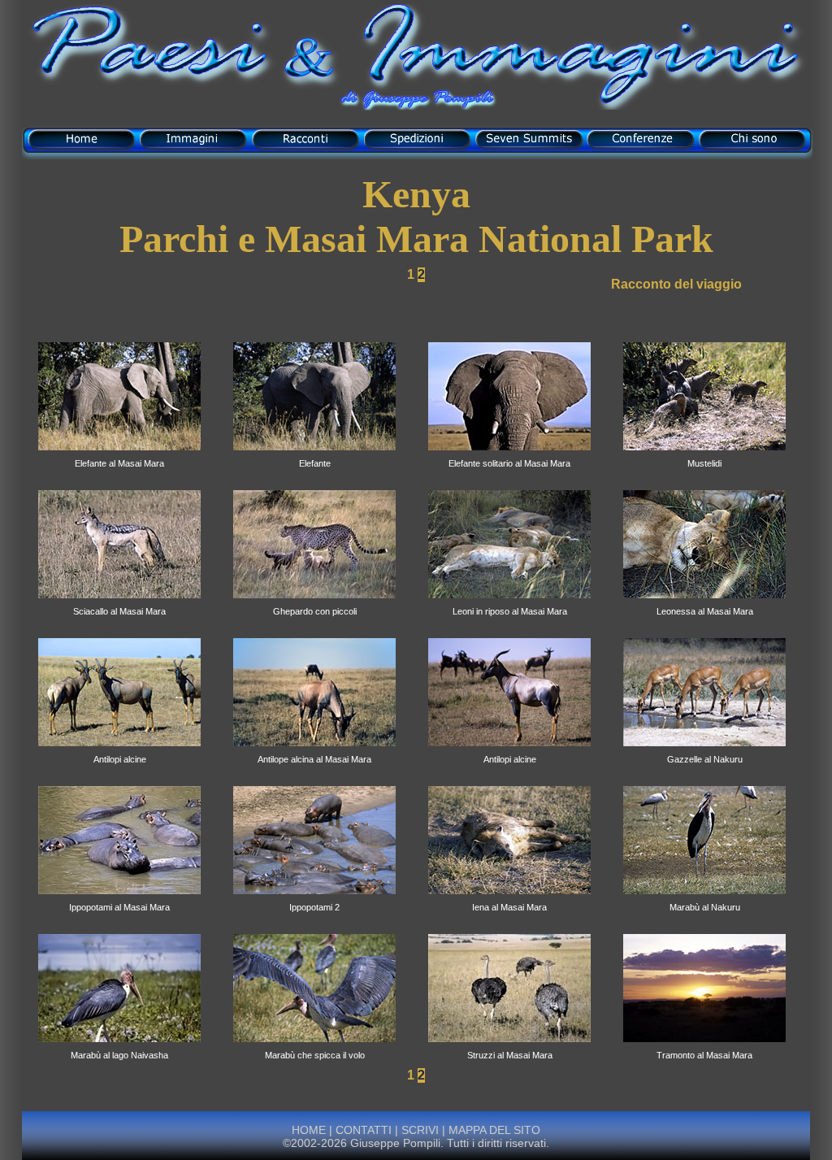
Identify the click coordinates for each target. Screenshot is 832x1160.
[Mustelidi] (704, 455)
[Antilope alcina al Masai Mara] (314, 751)
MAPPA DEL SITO (492, 1129)
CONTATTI (364, 1129)
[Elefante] (314, 455)
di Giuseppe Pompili (416, 100)
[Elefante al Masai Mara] (119, 455)
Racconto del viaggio (676, 284)
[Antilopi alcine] (119, 751)
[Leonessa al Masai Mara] (704, 603)
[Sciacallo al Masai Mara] (119, 603)
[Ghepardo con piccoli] (314, 603)
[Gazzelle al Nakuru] (704, 751)
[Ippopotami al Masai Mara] (119, 899)
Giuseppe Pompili (395, 1142)
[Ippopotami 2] (314, 899)
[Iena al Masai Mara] (509, 899)
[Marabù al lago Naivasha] (119, 1047)
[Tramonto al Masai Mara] (704, 1047)
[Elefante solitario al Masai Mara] (509, 455)
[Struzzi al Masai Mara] (509, 1047)
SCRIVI (420, 1129)
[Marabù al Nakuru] (704, 899)
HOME (309, 1129)
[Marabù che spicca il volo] (314, 1047)
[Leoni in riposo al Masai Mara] (509, 603)
